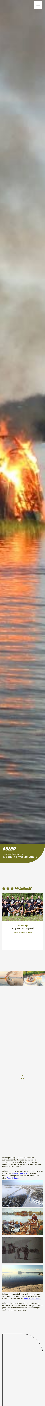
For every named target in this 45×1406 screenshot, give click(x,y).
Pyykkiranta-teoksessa (20, 1173)
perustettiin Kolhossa (32, 1298)
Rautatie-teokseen (14, 1178)
